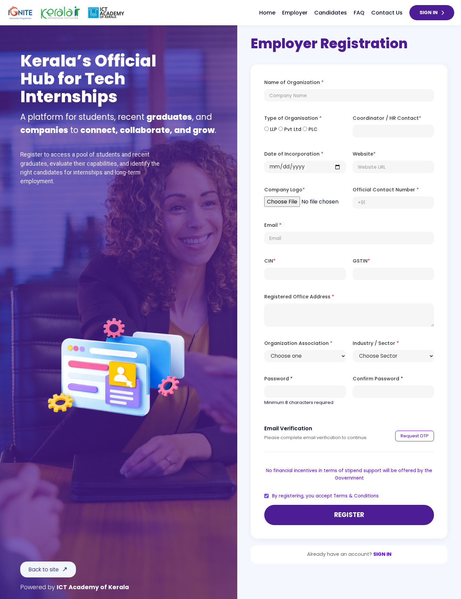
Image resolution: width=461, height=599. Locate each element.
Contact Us (387, 13)
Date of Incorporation (293, 154)
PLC (312, 129)
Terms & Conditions (356, 496)
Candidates (330, 13)
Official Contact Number (386, 189)
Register (349, 514)
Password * (278, 378)
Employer (294, 13)
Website (364, 154)
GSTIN (361, 260)
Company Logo (284, 189)
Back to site (44, 569)
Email (272, 225)
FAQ (359, 13)
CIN (269, 260)
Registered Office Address (299, 296)
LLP (273, 129)
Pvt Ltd (292, 129)
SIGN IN (428, 12)
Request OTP (415, 436)
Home (267, 13)
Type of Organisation (293, 118)
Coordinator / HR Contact (387, 118)
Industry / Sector (376, 343)
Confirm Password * (378, 378)
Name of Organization (294, 82)
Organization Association (298, 343)
